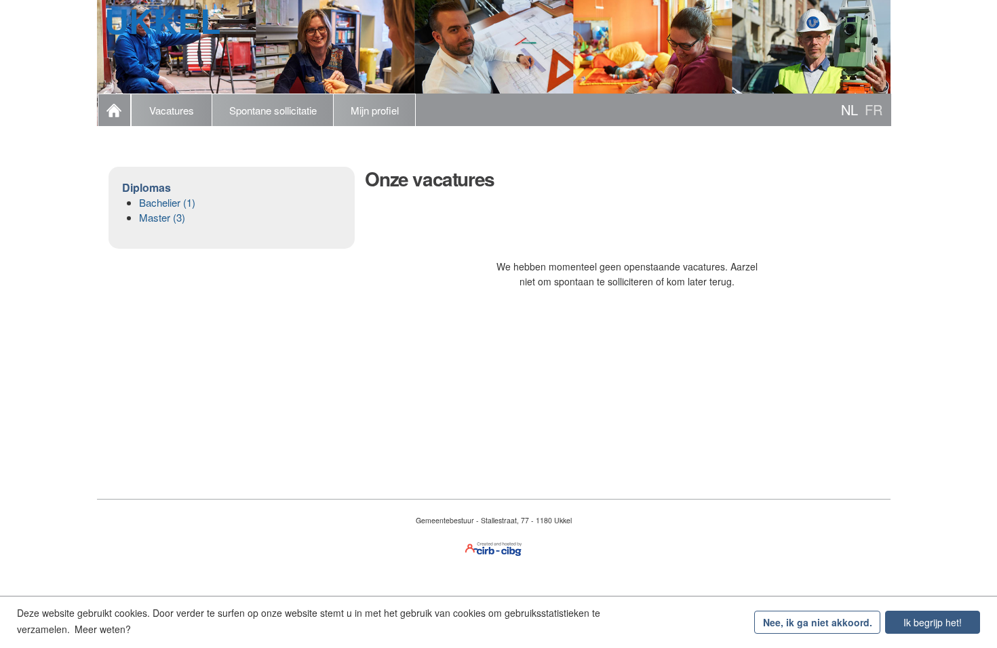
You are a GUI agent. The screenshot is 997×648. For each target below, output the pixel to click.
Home (114, 110)
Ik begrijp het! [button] (932, 622)
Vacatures (171, 110)
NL (849, 109)
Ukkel (162, 20)
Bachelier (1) (167, 202)
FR (873, 109)
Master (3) (162, 217)
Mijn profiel (375, 110)
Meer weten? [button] (103, 629)
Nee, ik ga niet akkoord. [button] (817, 622)
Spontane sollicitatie (273, 110)
